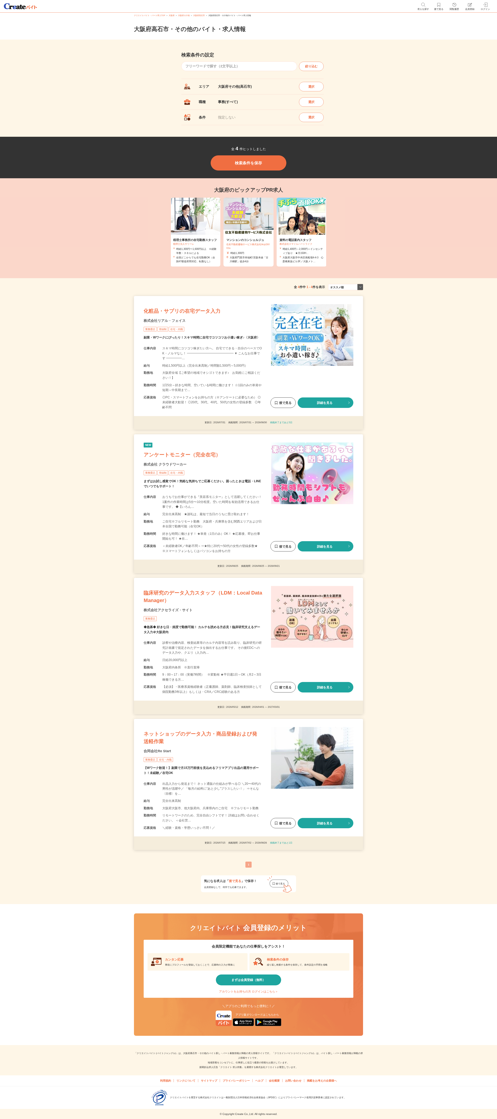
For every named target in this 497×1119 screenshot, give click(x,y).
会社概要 (274, 1080)
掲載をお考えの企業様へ (322, 1080)
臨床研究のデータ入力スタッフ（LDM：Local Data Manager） (203, 596)
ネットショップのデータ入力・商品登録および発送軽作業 (200, 737)
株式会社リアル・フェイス (165, 321)
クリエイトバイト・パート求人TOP (149, 15)
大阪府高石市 (199, 15)
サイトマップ (209, 1080)
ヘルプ (259, 1080)
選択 (311, 86)
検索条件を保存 (248, 163)
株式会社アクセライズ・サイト (168, 610)
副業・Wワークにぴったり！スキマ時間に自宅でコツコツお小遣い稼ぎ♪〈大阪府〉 (202, 337)
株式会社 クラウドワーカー (165, 464)
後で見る (285, 402)
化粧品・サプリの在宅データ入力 (182, 311)
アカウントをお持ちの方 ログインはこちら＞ (248, 991)
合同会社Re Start (157, 751)
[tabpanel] (248, 232)
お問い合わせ (293, 1080)
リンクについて (185, 1080)
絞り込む (311, 66)
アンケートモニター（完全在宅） (182, 454)
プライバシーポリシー (236, 1080)
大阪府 (172, 15)
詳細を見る (325, 402)
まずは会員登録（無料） (248, 979)
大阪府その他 (184, 15)
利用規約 (165, 1080)
